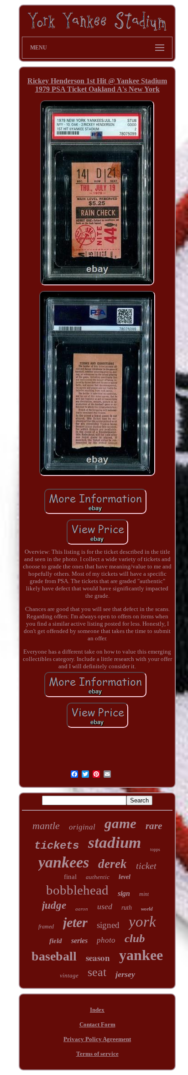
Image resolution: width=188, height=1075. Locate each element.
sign (124, 893)
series (79, 940)
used (104, 906)
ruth (126, 907)
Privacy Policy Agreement (97, 1039)
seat (97, 972)
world (147, 908)
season (98, 957)
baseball (54, 956)
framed (46, 926)
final (70, 876)
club (135, 938)
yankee (141, 955)
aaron (81, 908)
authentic (98, 876)
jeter (75, 922)
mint (144, 894)
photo (106, 940)
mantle (46, 825)
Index (97, 1009)
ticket (146, 866)
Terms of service (97, 1053)
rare (154, 825)
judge (54, 905)
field (55, 940)
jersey (125, 974)
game (120, 823)
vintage (69, 975)
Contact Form (97, 1024)
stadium (114, 842)
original (82, 827)
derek (112, 864)
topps (155, 849)
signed (108, 925)
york (142, 921)
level (125, 876)
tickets (56, 846)
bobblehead (77, 890)
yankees (63, 862)
